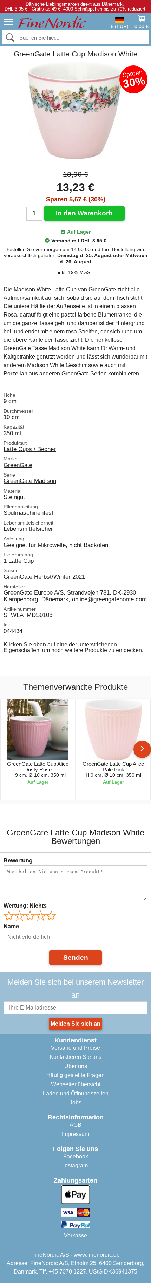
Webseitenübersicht (75, 1084)
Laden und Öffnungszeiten (76, 1093)
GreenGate (18, 465)
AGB (75, 1125)
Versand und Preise (75, 1048)
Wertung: (25, 906)
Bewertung (18, 861)
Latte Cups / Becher (30, 448)
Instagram (75, 1165)
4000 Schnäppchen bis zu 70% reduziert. (105, 9)
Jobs (75, 1102)
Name (11, 926)
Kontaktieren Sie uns (75, 1057)
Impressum (75, 1134)
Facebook (75, 1156)
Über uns (75, 1066)
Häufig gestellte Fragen (75, 1075)
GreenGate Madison (30, 480)
